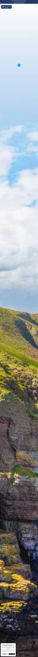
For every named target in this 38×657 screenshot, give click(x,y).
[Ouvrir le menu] (36, 5)
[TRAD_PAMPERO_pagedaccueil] (6, 8)
